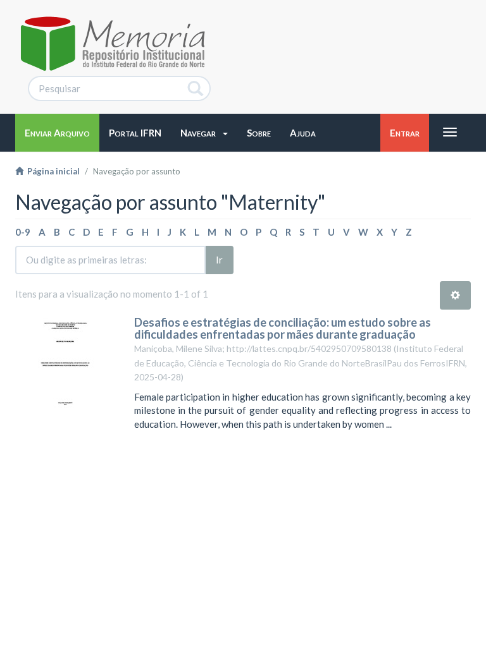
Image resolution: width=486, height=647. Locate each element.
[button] (204, 133)
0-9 (22, 232)
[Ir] (196, 88)
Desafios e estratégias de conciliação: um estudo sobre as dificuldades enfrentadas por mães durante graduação (282, 328)
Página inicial (51, 171)
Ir (219, 259)
